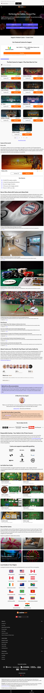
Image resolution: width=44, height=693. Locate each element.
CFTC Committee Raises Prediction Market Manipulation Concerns (13, 338)
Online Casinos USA (22, 574)
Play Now (22, 53)
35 (26, 137)
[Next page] (29, 138)
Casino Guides (4, 638)
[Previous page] (15, 138)
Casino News (4, 651)
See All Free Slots (22, 140)
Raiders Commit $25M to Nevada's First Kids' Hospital (10, 257)
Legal (6, 345)
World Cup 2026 (5, 653)
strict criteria (8, 415)
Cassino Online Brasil (22, 594)
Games (29, 24)
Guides (13, 24)
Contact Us (4, 623)
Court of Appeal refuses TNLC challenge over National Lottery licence (13, 324)
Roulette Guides (5, 642)
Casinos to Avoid (5, 633)
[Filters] (2, 65)
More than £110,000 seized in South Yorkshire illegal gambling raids (13, 328)
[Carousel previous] (1, 427)
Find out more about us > (6, 360)
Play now (16, 78)
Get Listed (3, 631)
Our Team (3, 625)
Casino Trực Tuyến (33, 594)
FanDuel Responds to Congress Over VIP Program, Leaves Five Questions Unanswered (16, 333)
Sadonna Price (16, 408)
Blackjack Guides (5, 640)
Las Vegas (4, 259)
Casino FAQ (4, 646)
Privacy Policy (4, 629)
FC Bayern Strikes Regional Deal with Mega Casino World (11, 226)
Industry (4, 229)
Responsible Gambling (6, 627)
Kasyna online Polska (16, 607)
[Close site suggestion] (43, 1)
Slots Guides (4, 644)
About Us (3, 621)
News (21, 27)
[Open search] (42, 6)
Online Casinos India (27, 607)
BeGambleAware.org (5, 685)
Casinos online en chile (11, 594)
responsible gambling (36, 438)
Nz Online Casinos (22, 587)
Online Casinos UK (11, 574)
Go (18, 3)
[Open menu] (1, 6)
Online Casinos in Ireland (11, 587)
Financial (3, 659)
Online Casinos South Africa (32, 587)
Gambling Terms (5, 648)
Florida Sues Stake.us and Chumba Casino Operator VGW (11, 342)
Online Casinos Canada (33, 574)
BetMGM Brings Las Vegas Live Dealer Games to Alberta (11, 287)
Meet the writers (5, 380)
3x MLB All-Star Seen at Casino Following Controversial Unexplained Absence (15, 317)
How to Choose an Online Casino (8, 635)
